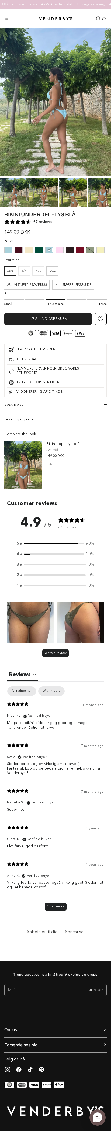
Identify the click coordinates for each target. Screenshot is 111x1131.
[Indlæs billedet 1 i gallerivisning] (14, 192)
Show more (55, 906)
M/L (40, 272)
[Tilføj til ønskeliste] (101, 319)
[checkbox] (51, 691)
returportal (27, 373)
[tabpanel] (55, 801)
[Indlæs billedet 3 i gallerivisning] (73, 192)
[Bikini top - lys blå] (23, 465)
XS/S (10, 270)
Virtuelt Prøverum (30, 284)
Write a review (55, 653)
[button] (6, 18)
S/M (26, 272)
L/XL (52, 270)
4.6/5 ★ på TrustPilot (50, 4)
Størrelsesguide (77, 284)
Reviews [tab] (22, 674)
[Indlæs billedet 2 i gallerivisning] (43, 192)
